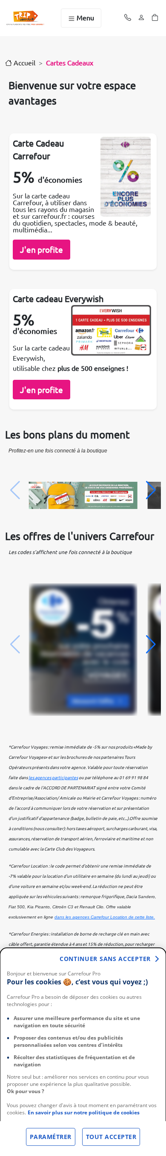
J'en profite (41, 249)
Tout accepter (111, 1137)
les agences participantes (53, 777)
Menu (84, 17)
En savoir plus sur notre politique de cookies (84, 1112)
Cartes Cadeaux (69, 62)
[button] (151, 490)
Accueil (23, 62)
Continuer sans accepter (105, 959)
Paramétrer (51, 1137)
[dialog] (83, 1052)
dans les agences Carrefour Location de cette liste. (104, 917)
